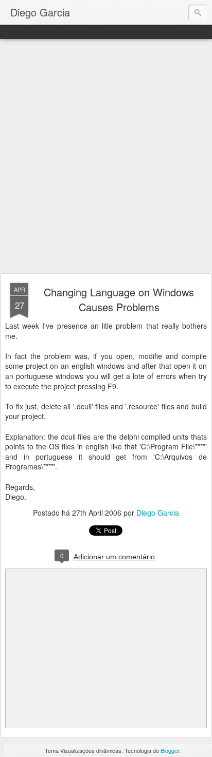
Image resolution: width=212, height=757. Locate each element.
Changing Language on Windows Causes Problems (119, 299)
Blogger (170, 750)
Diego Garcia (157, 512)
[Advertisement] (106, 156)
